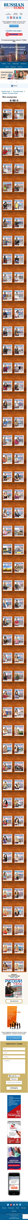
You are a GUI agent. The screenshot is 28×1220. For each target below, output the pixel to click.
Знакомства (23, 63)
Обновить (14, 1079)
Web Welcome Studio (14, 1218)
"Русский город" (18, 91)
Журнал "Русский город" (10, 93)
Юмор (7, 66)
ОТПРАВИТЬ (14, 1088)
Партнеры (13, 66)
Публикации (16, 63)
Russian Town (6, 91)
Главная (4, 63)
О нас (9, 63)
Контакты (20, 66)
